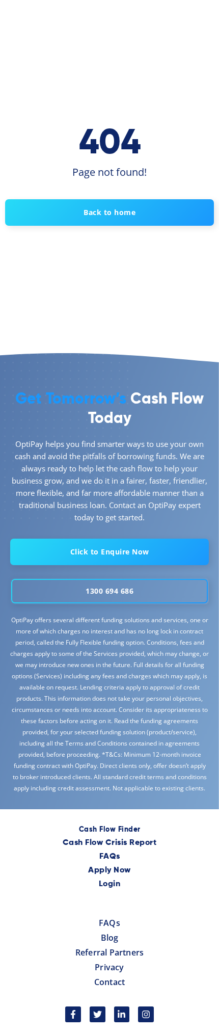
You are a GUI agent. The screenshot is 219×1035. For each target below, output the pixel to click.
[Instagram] (146, 1014)
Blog (110, 937)
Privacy (109, 967)
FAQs (109, 857)
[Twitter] (97, 1014)
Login (110, 884)
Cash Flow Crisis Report (110, 843)
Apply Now (109, 870)
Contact (109, 982)
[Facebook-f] (73, 1014)
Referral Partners (109, 952)
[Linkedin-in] (122, 1014)
